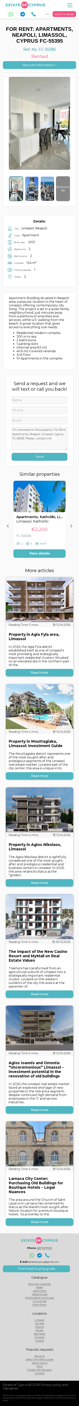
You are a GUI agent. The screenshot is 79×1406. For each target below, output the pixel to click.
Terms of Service (68, 1398)
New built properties (39, 1283)
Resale (39, 1287)
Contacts (39, 1373)
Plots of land (39, 1304)
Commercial (39, 1301)
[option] (39, 522)
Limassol (39, 1319)
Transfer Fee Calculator (39, 1369)
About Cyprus (39, 1362)
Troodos (39, 1340)
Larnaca (39, 1323)
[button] (8, 522)
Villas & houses (39, 1294)
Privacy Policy (49, 1398)
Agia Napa (39, 1333)
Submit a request (64, 14)
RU (47, 14)
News (39, 1366)
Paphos (39, 1326)
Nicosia (39, 1330)
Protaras (39, 1337)
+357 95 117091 (44, 1248)
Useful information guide (39, 1359)
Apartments (39, 1290)
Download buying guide (36, 1269)
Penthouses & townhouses (39, 1297)
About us (39, 1355)
